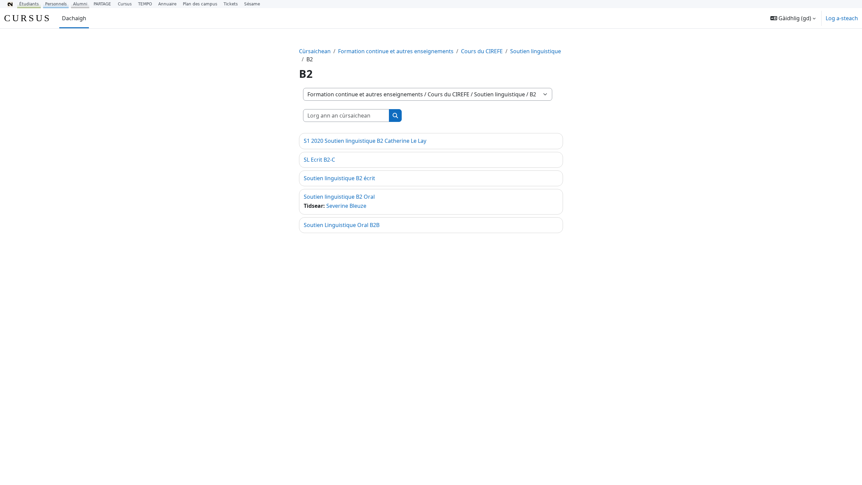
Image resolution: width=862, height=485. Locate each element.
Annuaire (167, 4)
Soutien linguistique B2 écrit (339, 178)
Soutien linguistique (535, 51)
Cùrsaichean (315, 51)
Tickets (231, 4)
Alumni (80, 4)
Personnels (56, 4)
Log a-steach (842, 18)
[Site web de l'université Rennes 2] (10, 4)
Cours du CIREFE (482, 51)
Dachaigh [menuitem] (74, 18)
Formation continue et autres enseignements (396, 51)
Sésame (252, 4)
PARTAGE (102, 4)
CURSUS (27, 18)
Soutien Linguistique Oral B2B (341, 225)
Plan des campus (200, 4)
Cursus (125, 4)
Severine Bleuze (346, 205)
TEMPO (145, 4)
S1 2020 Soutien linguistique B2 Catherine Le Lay (365, 140)
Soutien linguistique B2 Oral (339, 196)
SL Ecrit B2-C (319, 159)
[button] (793, 18)
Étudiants (29, 4)
